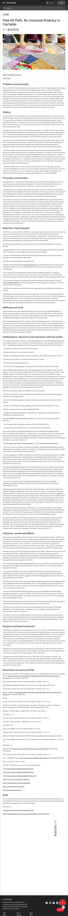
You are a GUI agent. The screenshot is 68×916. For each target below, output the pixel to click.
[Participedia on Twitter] (57, 903)
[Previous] (5, 52)
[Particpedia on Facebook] (54, 903)
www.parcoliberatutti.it (31, 265)
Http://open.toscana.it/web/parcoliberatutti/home (18, 769)
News (30, 915)
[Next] (63, 52)
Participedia (11, 2)
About (31, 913)
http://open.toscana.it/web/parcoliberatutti (34, 758)
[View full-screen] (63, 36)
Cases (18, 913)
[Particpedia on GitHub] (50, 903)
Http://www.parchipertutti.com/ (12, 790)
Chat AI (61, 909)
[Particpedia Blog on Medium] (47, 903)
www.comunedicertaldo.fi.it (11, 283)
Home (4, 913)
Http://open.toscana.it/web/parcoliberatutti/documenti (19, 776)
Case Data (7, 78)
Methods (19, 915)
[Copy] (4, 30)
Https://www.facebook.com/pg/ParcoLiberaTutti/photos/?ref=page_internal (26, 814)
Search (4, 915)
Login (61, 3)
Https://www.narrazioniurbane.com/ (14, 786)
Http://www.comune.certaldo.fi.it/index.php (16, 779)
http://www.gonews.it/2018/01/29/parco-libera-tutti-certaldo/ (29, 749)
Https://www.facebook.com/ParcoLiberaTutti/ (17, 783)
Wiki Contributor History (12, 75)
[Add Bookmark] (6, 30)
